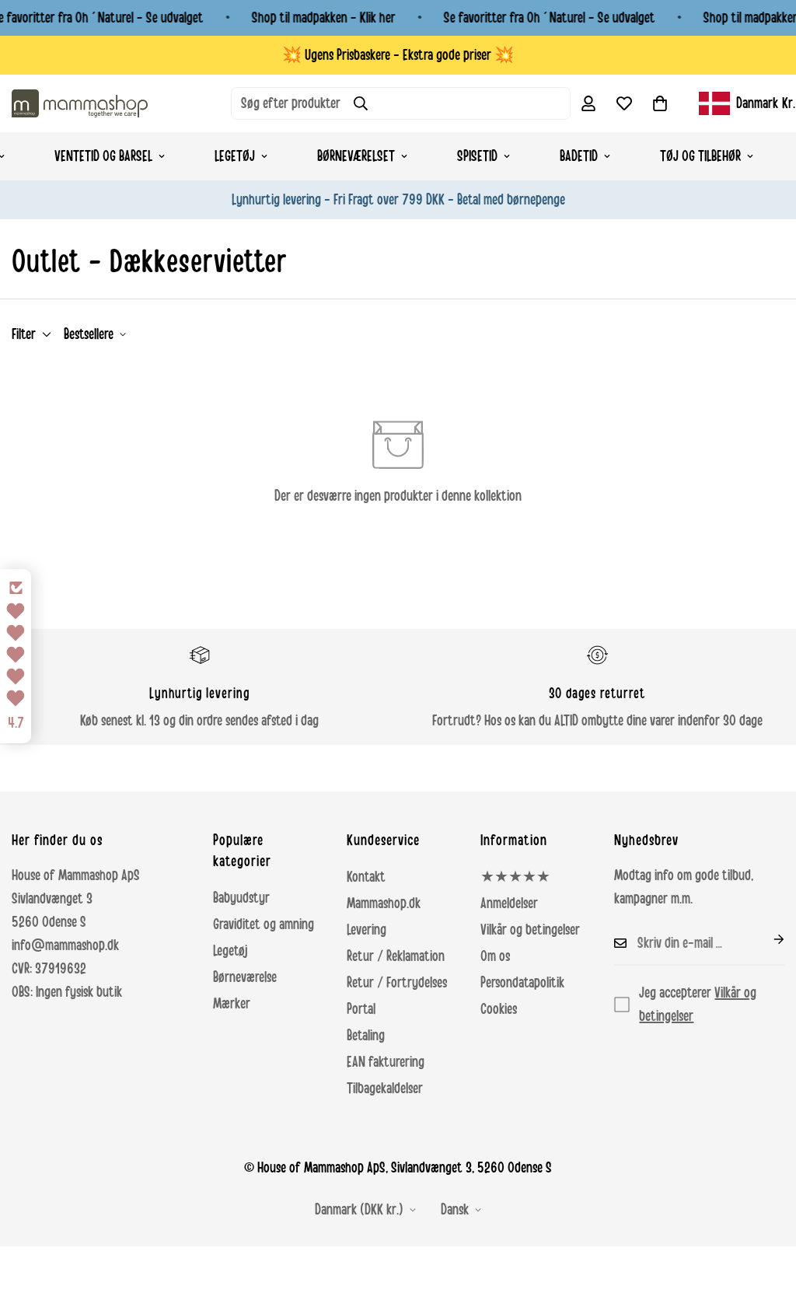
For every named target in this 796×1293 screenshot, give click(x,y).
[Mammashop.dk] (80, 103)
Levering (366, 930)
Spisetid (477, 156)
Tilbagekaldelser (385, 1088)
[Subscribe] (766, 939)
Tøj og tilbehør (700, 156)
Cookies (498, 1009)
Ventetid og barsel (103, 156)
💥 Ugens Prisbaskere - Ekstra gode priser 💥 (398, 55)
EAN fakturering (385, 1062)
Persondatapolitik (522, 983)
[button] (660, 103)
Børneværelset (356, 156)
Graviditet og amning (263, 924)
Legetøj (235, 156)
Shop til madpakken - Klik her (324, 18)
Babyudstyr (241, 898)
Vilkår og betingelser (530, 930)
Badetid (579, 156)
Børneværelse (245, 977)
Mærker (231, 1004)
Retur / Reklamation (396, 956)
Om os (495, 956)
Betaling (366, 1035)
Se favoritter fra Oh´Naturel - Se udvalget (549, 18)
